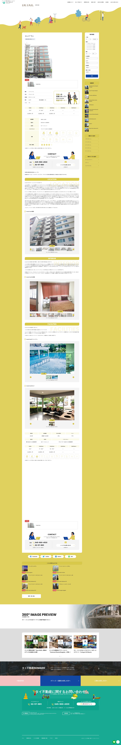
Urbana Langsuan (27, 572)
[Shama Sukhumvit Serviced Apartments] (87, 111)
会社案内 (107, 2)
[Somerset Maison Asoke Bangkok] (87, 101)
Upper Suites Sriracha (59, 572)
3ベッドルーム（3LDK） (91, 47)
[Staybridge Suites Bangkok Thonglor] (87, 87)
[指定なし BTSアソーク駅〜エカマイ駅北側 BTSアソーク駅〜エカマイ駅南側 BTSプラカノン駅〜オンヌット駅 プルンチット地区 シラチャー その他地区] (92, 63)
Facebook (34, 556)
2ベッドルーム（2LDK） (91, 46)
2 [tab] (61, 656)
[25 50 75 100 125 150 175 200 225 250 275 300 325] (88, 54)
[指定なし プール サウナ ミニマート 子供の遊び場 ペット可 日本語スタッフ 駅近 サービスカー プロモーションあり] (92, 72)
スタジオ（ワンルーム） (91, 43)
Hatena (59, 556)
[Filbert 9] (87, 125)
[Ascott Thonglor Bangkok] (87, 92)
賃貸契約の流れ (86, 2)
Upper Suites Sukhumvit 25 (60, 581)
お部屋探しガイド (70, 2)
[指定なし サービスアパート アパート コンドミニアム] (92, 67)
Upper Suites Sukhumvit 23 (29, 581)
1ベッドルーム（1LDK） (91, 44)
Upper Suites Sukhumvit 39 (29, 590)
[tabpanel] (36, 645)
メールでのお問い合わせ (65, 164)
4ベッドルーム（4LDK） (91, 49)
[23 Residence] (87, 106)
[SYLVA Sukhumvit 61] (87, 120)
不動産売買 (20, 680)
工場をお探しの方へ (100, 680)
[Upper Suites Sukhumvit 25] (87, 130)
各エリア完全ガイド (78, 2)
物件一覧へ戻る (31, 596)
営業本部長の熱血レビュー (30, 39)
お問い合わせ (114, 2)
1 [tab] (59, 656)
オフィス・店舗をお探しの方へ (60, 680)
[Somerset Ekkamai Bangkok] (87, 115)
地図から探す (93, 2)
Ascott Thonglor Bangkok (59, 590)
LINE (72, 556)
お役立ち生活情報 (101, 2)
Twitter (47, 556)
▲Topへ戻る (118, 742)
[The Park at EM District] (87, 97)
